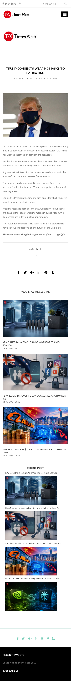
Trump (38, 249)
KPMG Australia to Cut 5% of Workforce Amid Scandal (31, 472)
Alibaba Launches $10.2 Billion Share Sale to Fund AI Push (33, 543)
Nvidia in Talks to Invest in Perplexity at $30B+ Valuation (32, 578)
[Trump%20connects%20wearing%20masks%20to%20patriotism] (18, 272)
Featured (19, 78)
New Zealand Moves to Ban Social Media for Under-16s (32, 508)
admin (53, 78)
